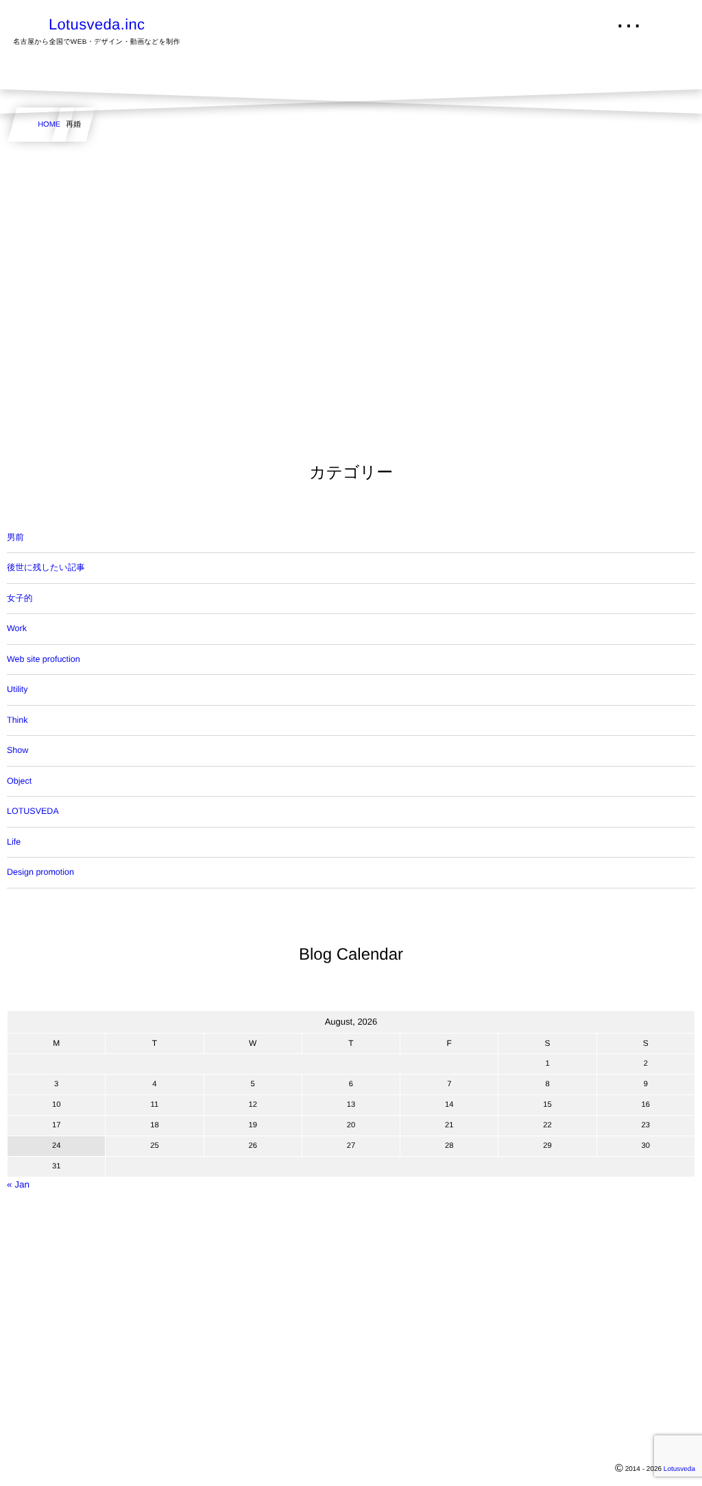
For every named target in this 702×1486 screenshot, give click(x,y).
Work (17, 628)
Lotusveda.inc (97, 24)
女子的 (20, 598)
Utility (17, 689)
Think (17, 720)
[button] (665, 18)
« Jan (18, 1184)
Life (14, 842)
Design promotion (40, 872)
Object (19, 781)
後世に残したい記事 (46, 567)
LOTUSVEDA (33, 811)
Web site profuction (43, 659)
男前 (15, 537)
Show (17, 750)
